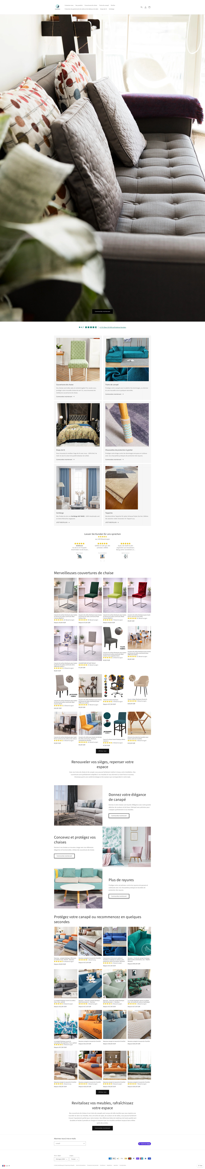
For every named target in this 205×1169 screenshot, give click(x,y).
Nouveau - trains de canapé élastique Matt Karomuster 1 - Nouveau (113, 1001)
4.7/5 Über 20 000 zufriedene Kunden (113, 327)
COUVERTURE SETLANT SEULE (87, 663)
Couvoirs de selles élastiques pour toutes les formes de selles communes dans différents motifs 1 (139, 653)
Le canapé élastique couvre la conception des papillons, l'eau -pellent (65, 1042)
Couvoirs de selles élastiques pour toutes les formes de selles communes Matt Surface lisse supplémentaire (114, 654)
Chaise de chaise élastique (110, 699)
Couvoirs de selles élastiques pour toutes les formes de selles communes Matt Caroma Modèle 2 (65, 616)
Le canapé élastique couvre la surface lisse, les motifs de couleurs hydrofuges (139, 1001)
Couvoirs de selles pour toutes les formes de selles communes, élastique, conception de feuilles (90, 738)
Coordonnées (123, 1165)
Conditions (102, 1165)
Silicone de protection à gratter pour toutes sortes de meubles (138, 737)
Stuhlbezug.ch (61, 1165)
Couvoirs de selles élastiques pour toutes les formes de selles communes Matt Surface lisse (90, 616)
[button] (142, 7)
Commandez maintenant (102, 311)
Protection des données (92, 1165)
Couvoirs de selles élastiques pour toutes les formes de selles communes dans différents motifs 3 (90, 701)
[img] (102, 537)
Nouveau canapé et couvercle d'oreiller (90, 958)
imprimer (116, 1165)
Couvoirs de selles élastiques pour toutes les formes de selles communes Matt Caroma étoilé (65, 702)
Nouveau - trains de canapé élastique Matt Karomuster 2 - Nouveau (89, 1001)
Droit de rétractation (81, 1165)
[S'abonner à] (84, 1143)
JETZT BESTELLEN (61, 522)
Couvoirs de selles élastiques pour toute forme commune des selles (139, 615)
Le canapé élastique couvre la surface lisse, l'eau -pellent (64, 1001)
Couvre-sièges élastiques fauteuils (137, 699)
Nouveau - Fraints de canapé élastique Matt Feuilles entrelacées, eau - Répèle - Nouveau (139, 959)
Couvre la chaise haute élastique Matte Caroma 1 (114, 740)
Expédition (109, 1165)
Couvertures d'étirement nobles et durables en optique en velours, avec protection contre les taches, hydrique (114, 959)
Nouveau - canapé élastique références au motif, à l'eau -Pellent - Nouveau (65, 958)
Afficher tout (102, 751)
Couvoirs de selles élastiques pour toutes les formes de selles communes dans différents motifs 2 (65, 664)
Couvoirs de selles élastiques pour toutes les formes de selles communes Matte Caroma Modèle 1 (114, 616)
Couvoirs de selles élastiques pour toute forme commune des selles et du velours (65, 737)
